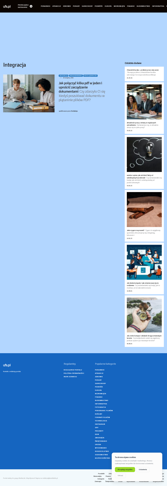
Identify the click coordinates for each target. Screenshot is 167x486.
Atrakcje (99, 373)
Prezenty (99, 431)
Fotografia (100, 407)
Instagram (100, 424)
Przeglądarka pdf (90, 75)
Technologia (101, 421)
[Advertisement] (83, 37)
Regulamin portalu (73, 370)
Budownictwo (101, 400)
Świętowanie (101, 441)
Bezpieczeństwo (102, 458)
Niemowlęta (100, 394)
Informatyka (101, 404)
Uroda (98, 445)
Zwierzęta (99, 438)
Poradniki (100, 370)
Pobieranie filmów (104, 411)
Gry (96, 428)
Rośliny (98, 414)
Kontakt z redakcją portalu (12, 371)
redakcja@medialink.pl (50, 478)
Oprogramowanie (76, 75)
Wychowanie (101, 448)
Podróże (99, 387)
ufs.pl (7, 6)
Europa (98, 390)
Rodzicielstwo (102, 451)
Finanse (99, 397)
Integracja (63, 75)
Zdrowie (99, 377)
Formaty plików (102, 417)
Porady (98, 380)
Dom (97, 434)
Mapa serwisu (70, 377)
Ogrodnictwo (101, 455)
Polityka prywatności (74, 373)
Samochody (100, 383)
